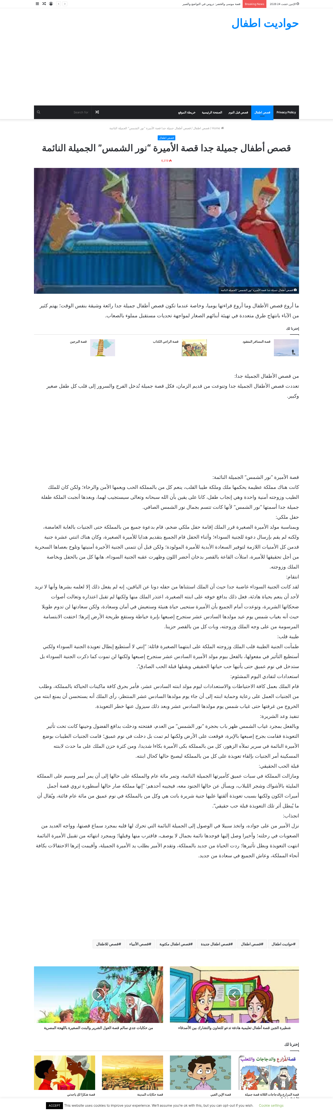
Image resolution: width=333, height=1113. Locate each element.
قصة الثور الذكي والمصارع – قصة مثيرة (215, 4)
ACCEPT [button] (54, 1105)
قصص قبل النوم (238, 112)
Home (216, 128)
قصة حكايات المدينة (150, 1094)
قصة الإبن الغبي (220, 1094)
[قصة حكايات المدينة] (132, 1073)
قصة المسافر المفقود (256, 341)
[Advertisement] (166, 71)
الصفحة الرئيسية (212, 112)
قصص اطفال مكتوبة (174, 944)
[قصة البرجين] (102, 347)
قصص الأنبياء (139, 944)
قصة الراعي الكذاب (166, 341)
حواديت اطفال (282, 944)
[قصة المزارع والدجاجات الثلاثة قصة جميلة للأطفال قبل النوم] (268, 1073)
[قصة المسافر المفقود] (286, 347)
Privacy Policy (286, 112)
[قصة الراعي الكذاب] (194, 347)
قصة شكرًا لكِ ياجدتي (81, 1094)
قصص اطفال (262, 112)
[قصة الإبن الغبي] (200, 1073)
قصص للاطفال (107, 944)
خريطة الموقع (186, 112)
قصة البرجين (78, 341)
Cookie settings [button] (271, 1105)
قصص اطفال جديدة (215, 944)
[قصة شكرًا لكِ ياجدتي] (64, 1073)
